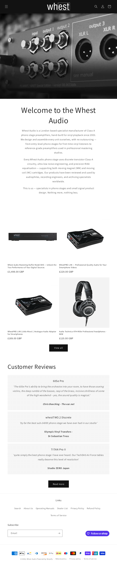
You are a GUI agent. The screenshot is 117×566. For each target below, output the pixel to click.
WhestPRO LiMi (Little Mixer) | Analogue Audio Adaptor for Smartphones (32, 332)
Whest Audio (32, 559)
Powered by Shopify (45, 559)
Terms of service (90, 559)
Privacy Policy (77, 508)
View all (58, 347)
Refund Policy (93, 508)
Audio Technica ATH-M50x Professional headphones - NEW (82, 332)
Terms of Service (59, 515)
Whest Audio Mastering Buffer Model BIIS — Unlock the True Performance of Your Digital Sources (32, 266)
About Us (28, 508)
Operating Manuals (45, 508)
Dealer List (62, 508)
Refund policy (61, 559)
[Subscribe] (59, 533)
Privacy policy (75, 559)
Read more (58, 484)
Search (17, 508)
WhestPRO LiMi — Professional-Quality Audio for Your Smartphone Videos (83, 266)
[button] (6, 6)
